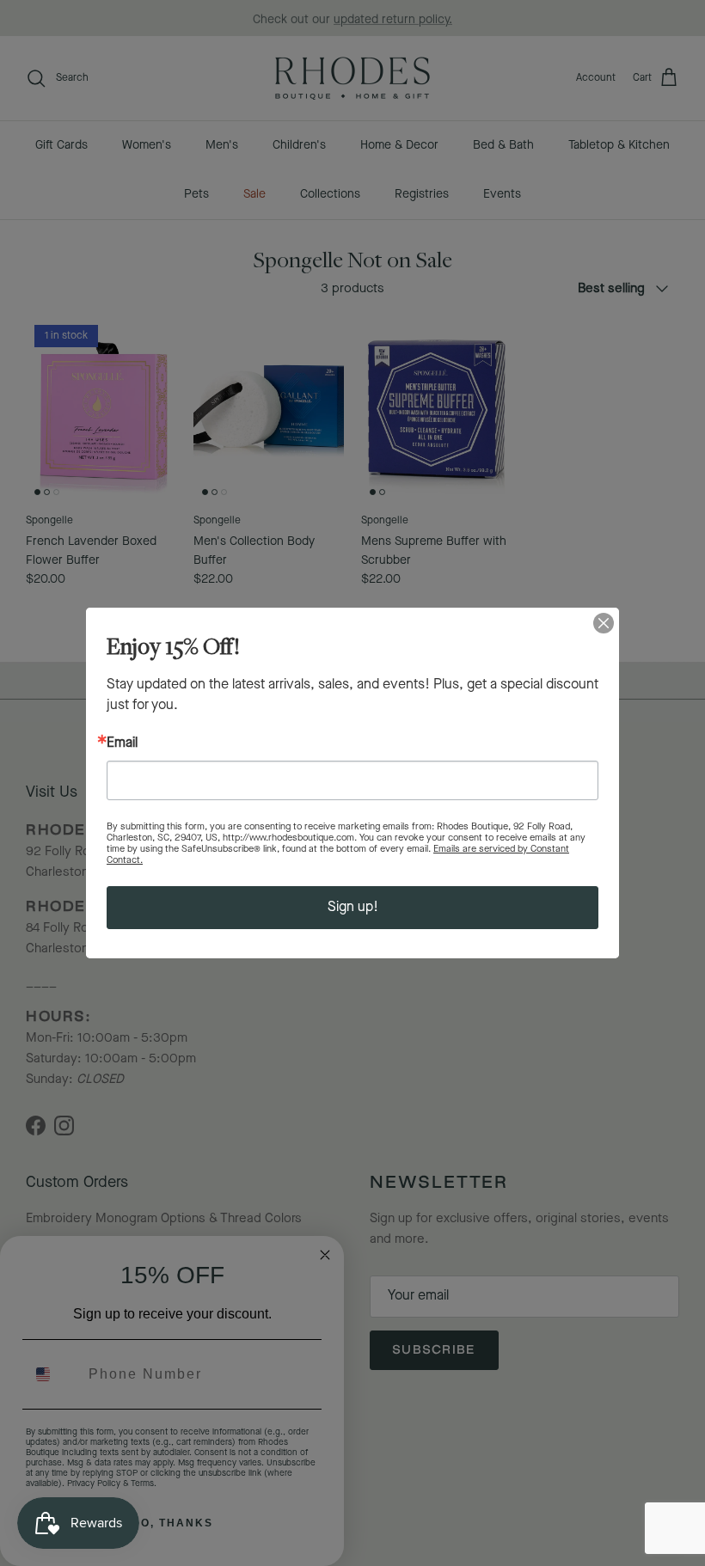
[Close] (603, 623)
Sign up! (353, 907)
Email (122, 743)
